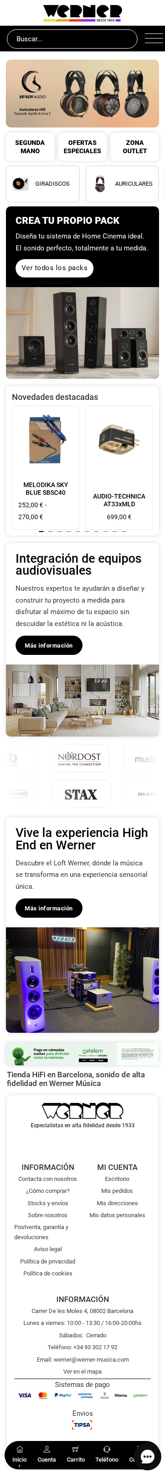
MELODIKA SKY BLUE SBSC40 (45, 488)
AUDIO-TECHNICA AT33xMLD (119, 500)
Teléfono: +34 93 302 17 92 (82, 1347)
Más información (49, 645)
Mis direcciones (117, 1203)
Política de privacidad (47, 1261)
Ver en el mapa (82, 1371)
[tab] (41, 531)
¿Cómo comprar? (48, 1190)
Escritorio (117, 1178)
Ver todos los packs (55, 268)
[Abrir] (151, 38)
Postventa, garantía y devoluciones (41, 1232)
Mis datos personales (117, 1215)
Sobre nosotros (47, 1215)
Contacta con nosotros (47, 1178)
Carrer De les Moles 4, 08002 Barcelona (82, 1311)
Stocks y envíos (48, 1203)
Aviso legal (48, 1249)
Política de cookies (47, 1273)
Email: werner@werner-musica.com (83, 1359)
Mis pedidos (117, 1190)
